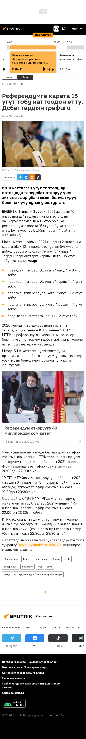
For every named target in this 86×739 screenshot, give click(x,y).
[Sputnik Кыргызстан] (12, 30)
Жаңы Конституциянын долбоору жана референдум (33, 574)
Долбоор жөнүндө (14, 662)
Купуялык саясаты (13, 678)
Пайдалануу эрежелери (42, 662)
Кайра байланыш (13, 693)
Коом (26, 558)
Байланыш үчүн (12, 667)
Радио (42, 627)
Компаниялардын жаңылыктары (23, 672)
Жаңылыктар (11, 558)
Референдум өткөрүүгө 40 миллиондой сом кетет (30, 430)
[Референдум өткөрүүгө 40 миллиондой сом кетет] (43, 397)
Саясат (56, 558)
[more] (79, 441)
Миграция (73, 627)
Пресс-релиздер (35, 667)
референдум (10, 566)
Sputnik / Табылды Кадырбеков (22, 170)
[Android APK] (14, 704)
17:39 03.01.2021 (12, 115)
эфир (49, 566)
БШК (67, 558)
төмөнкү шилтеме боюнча (40, 545)
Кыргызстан (41, 558)
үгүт (40, 566)
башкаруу (27, 566)
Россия (56, 627)
